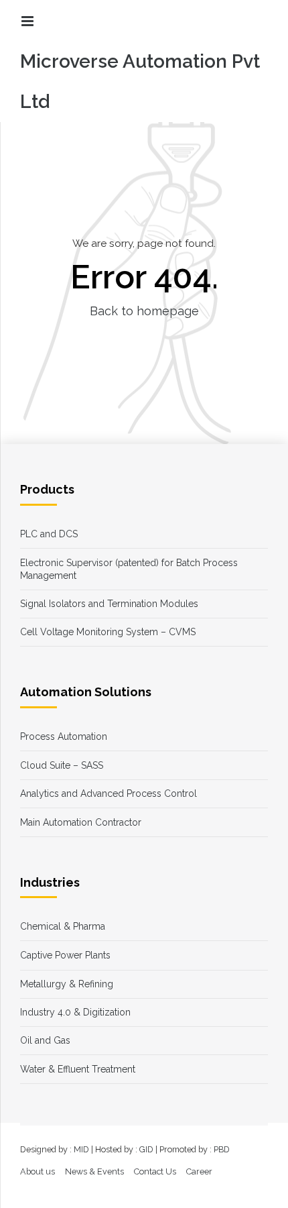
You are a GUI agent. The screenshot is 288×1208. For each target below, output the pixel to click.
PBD (222, 1149)
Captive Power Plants (65, 955)
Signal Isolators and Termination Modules (109, 603)
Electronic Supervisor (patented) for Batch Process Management (129, 569)
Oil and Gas (45, 1040)
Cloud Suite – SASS (61, 765)
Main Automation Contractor (80, 822)
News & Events (94, 1171)
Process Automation (63, 736)
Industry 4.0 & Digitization (75, 1012)
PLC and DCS (49, 534)
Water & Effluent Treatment (77, 1069)
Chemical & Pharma (62, 926)
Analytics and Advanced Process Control (108, 793)
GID (146, 1149)
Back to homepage (144, 311)
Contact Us (155, 1171)
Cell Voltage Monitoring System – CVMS (108, 631)
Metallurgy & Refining (66, 984)
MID (81, 1149)
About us (37, 1171)
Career (199, 1171)
